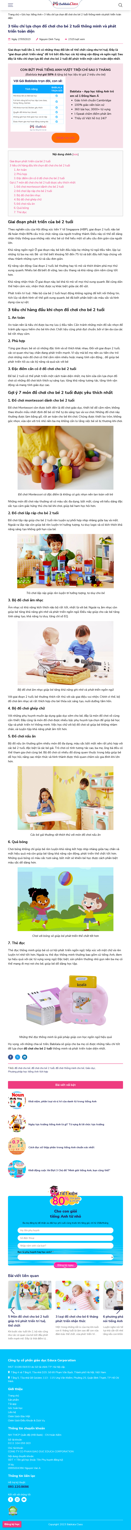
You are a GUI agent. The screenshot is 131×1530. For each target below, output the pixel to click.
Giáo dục (90, 1068)
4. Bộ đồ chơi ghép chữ (28, 199)
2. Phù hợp (20, 174)
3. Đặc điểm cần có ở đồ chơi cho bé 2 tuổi (39, 178)
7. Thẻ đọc (20, 212)
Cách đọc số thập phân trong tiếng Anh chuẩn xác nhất (61, 1147)
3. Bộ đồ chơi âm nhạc (27, 195)
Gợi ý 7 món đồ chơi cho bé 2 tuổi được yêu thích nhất (43, 182)
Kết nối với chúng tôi (19, 1494)
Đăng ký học (11, 1524)
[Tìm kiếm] (120, 5)
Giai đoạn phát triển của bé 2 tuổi (30, 161)
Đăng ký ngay (65, 1265)
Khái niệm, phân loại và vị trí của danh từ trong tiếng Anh (62, 1101)
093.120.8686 (18, 1487)
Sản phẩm (13, 1400)
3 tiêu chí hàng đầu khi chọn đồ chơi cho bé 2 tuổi (40, 165)
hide (75, 154)
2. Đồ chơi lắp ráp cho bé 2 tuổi (33, 191)
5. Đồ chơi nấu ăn (24, 204)
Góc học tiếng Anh (31, 14)
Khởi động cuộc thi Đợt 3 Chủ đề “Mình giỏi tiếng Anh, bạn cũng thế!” (69, 1170)
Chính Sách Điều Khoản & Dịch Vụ (26, 1420)
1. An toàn (20, 170)
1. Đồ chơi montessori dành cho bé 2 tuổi (39, 187)
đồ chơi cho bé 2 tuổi (42, 1068)
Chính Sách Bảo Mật (19, 1416)
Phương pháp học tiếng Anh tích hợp (28, 1071)
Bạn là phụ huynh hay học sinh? (35, 1252)
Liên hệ (12, 1412)
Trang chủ (13, 14)
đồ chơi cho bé (22, 1068)
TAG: (11, 1068)
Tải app (12, 1404)
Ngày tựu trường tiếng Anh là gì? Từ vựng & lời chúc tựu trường (66, 1124)
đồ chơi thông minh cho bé (70, 1068)
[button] (13, 1310)
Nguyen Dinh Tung (49, 39)
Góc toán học (15, 1408)
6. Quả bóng (21, 208)
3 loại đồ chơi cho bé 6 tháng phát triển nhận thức (77, 1318)
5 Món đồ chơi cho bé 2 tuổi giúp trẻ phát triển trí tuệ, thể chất (28, 1321)
